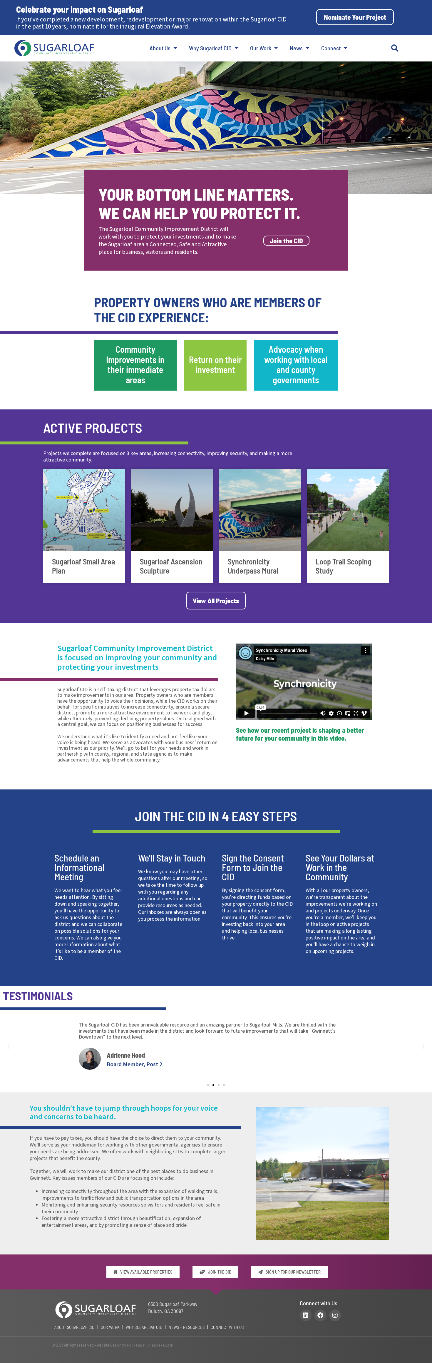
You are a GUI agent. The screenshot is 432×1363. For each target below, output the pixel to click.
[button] (395, 48)
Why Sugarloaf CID (210, 47)
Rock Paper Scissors (143, 1345)
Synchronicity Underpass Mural (253, 566)
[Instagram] (335, 1315)
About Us (160, 47)
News (296, 47)
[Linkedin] (306, 1315)
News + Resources (186, 1327)
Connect (331, 47)
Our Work (260, 47)
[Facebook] (320, 1315)
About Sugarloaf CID (74, 1327)
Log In (168, 1345)
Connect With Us (227, 1327)
